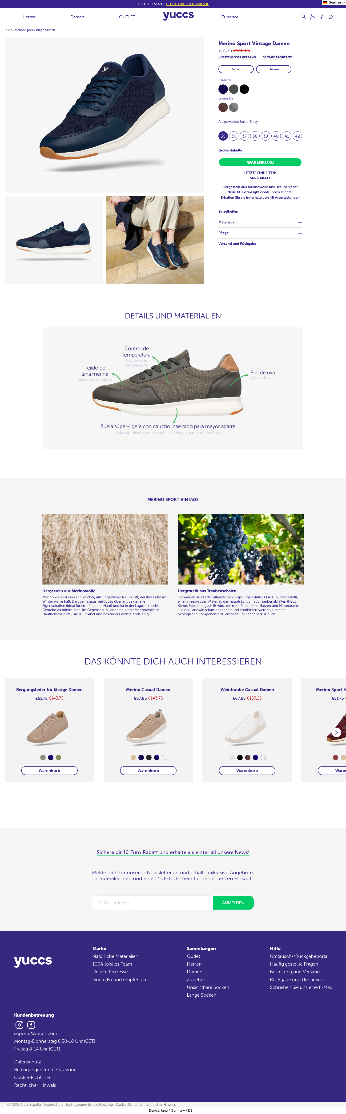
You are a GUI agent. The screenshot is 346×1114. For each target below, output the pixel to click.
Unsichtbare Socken (208, 987)
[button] (334, 2)
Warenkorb (49, 770)
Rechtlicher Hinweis (35, 1085)
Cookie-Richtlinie (32, 1077)
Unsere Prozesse (110, 972)
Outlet (193, 956)
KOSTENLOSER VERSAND (238, 57)
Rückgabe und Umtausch (296, 979)
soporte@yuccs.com (35, 1033)
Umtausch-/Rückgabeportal (299, 956)
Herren (29, 17)
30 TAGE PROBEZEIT (277, 57)
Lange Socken (202, 995)
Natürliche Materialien (115, 956)
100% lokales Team (112, 964)
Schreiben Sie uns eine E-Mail (301, 987)
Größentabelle (230, 150)
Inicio (8, 30)
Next (164, 757)
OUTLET (127, 17)
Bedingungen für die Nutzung (45, 1069)
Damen (77, 17)
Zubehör (229, 17)
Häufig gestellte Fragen (294, 964)
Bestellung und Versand (295, 972)
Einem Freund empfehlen (119, 979)
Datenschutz (27, 1062)
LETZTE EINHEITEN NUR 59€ (187, 4)
